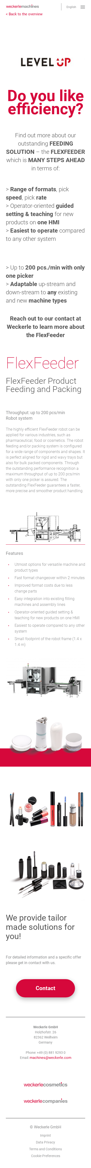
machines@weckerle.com (50, 1057)
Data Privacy (45, 1142)
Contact (45, 988)
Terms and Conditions (45, 1149)
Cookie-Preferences (45, 1156)
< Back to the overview (24, 14)
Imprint (45, 1135)
